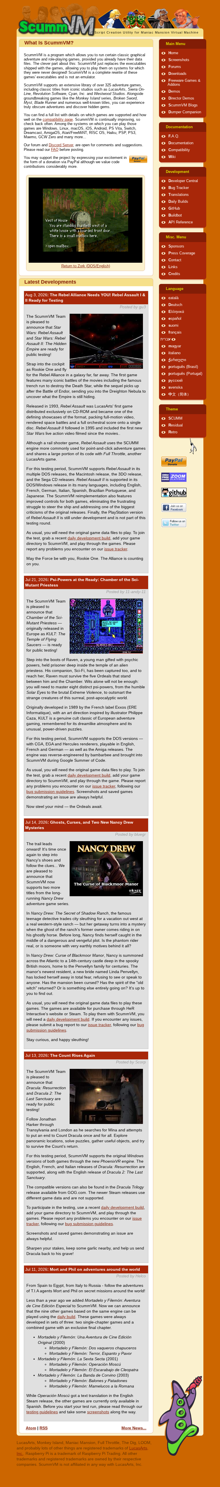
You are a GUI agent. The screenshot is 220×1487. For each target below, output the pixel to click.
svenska (175, 387)
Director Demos (181, 98)
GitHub (174, 208)
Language (174, 289)
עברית (165, 339)
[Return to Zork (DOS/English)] (85, 262)
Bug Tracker (178, 188)
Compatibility (179, 150)
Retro (172, 432)
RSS (44, 1428)
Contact (174, 260)
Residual (175, 425)
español (174, 319)
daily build (66, 1316)
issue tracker (115, 549)
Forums (174, 67)
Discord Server (61, 145)
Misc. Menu (176, 237)
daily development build (89, 538)
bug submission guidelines (50, 791)
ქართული (177, 360)
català (173, 298)
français (175, 332)
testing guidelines (42, 1412)
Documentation (179, 127)
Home (173, 53)
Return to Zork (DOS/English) (85, 266)
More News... (133, 1428)
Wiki (172, 157)
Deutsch (175, 305)
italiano (174, 353)
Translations (178, 195)
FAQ (54, 150)
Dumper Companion (184, 112)
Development (177, 172)
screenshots (98, 1412)
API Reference (180, 222)
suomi (173, 325)
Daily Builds (178, 202)
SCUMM (175, 418)
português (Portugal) (185, 374)
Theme (172, 409)
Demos (174, 91)
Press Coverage (181, 253)
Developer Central (183, 181)
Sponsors (176, 246)
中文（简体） (179, 394)
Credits (174, 274)
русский (175, 381)
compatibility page (58, 120)
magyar (174, 346)
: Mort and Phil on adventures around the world (82, 1269)
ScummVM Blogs (183, 105)
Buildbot (175, 215)
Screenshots (178, 60)
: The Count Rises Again (60, 1055)
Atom (31, 1428)
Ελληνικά (176, 312)
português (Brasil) (183, 367)
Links (173, 267)
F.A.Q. (173, 136)
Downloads (177, 74)
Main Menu (175, 44)
